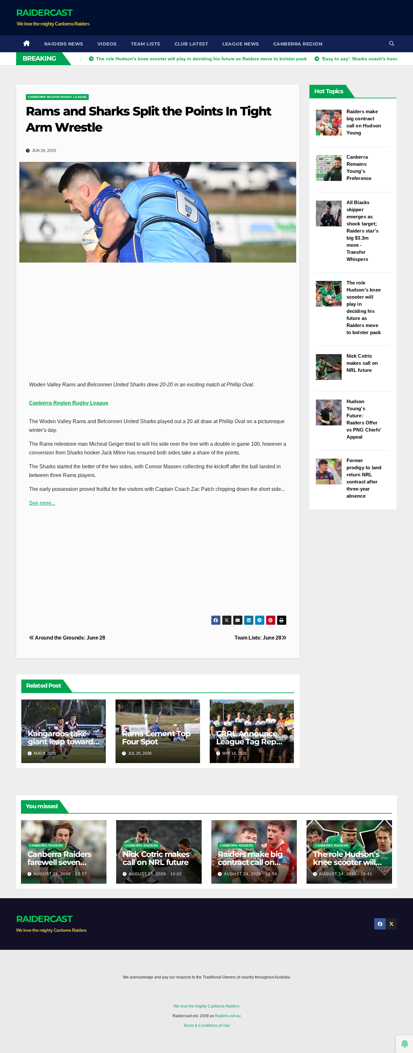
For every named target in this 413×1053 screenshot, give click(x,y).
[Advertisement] (279, 17)
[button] (391, 43)
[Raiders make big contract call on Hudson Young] (331, 126)
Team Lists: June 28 (258, 638)
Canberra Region (298, 44)
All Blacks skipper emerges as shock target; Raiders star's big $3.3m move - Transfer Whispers (363, 231)
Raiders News (63, 44)
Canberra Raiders (46, 845)
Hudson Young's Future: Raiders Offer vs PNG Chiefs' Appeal (364, 419)
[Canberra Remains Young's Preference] (331, 171)
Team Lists (145, 44)
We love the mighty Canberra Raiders (206, 1006)
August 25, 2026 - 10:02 (155, 874)
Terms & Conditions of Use (206, 1025)
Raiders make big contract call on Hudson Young (364, 122)
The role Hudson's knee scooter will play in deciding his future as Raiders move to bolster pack (364, 307)
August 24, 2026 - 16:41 (345, 874)
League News (240, 44)
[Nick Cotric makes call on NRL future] (331, 370)
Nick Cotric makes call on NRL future (362, 363)
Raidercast (44, 12)
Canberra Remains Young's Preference (359, 167)
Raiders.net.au (228, 1016)
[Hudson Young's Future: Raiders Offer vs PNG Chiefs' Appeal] (331, 415)
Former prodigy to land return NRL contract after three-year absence (364, 478)
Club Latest (191, 44)
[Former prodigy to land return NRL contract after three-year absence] (331, 474)
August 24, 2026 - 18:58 (250, 874)
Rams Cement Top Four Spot (156, 737)
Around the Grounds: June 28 (69, 638)
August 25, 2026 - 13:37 (60, 874)
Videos (107, 44)
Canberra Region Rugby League (57, 97)
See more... (42, 503)
